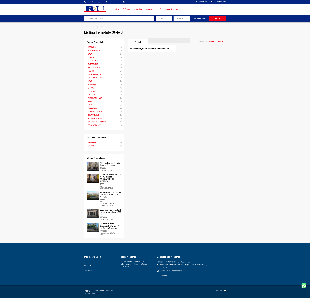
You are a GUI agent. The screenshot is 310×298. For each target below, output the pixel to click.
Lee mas (87, 270)
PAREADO (91, 101)
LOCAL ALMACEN (94, 74)
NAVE (90, 81)
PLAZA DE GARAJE (95, 112)
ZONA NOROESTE (94, 125)
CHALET (91, 57)
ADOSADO (92, 47)
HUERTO (91, 71)
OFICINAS (91, 91)
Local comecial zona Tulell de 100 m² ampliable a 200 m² (110, 212)
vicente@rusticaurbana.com (171, 271)
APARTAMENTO (94, 51)
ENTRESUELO (93, 64)
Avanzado (201, 18)
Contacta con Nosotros (169, 9)
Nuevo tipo (92, 84)
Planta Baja (92, 108)
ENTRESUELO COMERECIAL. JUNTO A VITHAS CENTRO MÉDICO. (111, 195)
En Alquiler (137, 9)
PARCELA (91, 95)
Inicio (117, 9)
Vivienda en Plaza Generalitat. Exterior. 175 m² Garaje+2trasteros (110, 226)
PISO (90, 105)
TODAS (138, 42)
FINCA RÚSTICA (94, 67)
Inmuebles (150, 9)
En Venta (126, 9)
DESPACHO (92, 61)
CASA (90, 54)
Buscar (217, 18)
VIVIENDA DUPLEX (95, 118)
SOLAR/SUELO (93, 115)
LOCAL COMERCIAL (95, 78)
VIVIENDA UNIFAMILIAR (97, 122)
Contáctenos (162, 276)
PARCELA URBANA (95, 98)
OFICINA (91, 88)
